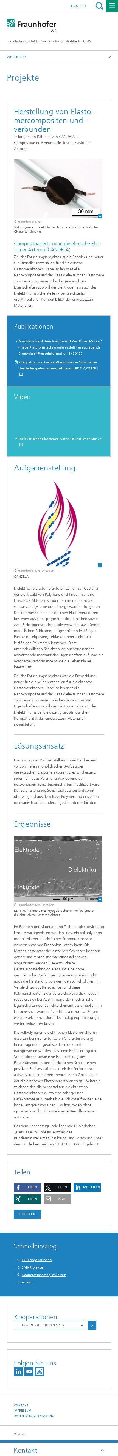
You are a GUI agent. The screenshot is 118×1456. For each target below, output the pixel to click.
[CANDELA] (54, 523)
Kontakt (21, 1405)
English (78, 6)
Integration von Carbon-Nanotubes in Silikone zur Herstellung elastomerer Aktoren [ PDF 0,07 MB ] (58, 365)
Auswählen (92, 1325)
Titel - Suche (99, 6)
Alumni (27, 1282)
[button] (27, 1187)
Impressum (22, 1411)
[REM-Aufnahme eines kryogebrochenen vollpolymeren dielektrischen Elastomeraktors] (54, 869)
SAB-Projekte (32, 1267)
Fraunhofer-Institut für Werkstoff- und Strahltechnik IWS (49, 41)
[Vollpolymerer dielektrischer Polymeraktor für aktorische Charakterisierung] (54, 188)
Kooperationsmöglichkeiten (44, 1275)
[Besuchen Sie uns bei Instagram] (39, 1371)
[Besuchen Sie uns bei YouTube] (28, 1371)
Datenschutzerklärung (34, 1416)
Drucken (27, 1214)
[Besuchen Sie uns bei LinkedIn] (18, 1371)
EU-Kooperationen (37, 1260)
